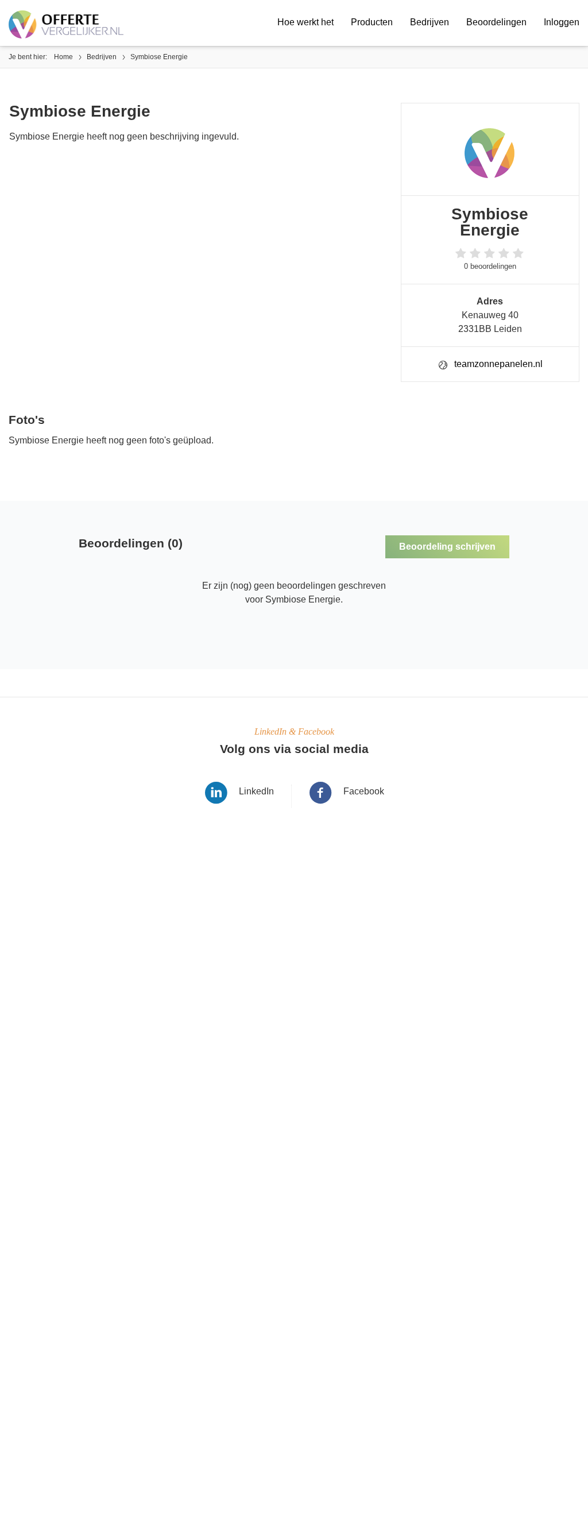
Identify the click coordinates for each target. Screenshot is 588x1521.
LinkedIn (256, 791)
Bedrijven (429, 22)
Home (63, 57)
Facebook (363, 791)
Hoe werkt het (305, 22)
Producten (372, 22)
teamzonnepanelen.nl (498, 364)
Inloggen (561, 22)
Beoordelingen (496, 22)
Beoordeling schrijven (447, 546)
